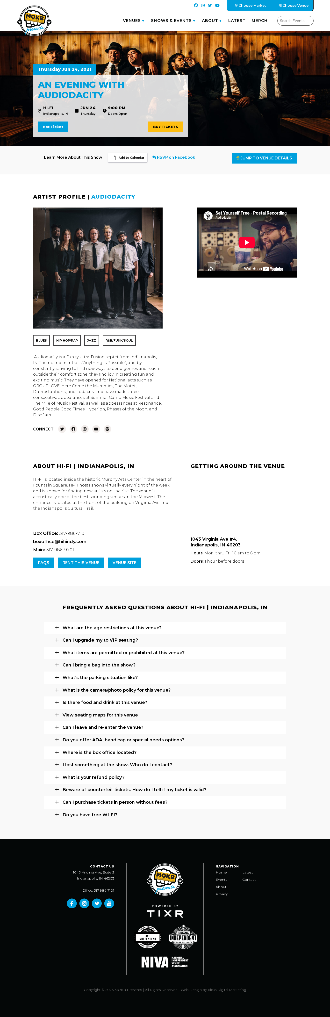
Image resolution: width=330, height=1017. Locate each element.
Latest (237, 20)
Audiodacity (113, 196)
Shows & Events (171, 20)
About (210, 20)
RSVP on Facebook (175, 157)
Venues (132, 20)
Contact (249, 879)
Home (221, 872)
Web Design (191, 990)
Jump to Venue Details (266, 158)
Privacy (222, 894)
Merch (260, 20)
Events (221, 879)
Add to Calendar (131, 157)
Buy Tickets (165, 127)
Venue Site (124, 562)
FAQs (43, 562)
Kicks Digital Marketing (227, 990)
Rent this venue (81, 562)
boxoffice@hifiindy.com (59, 541)
